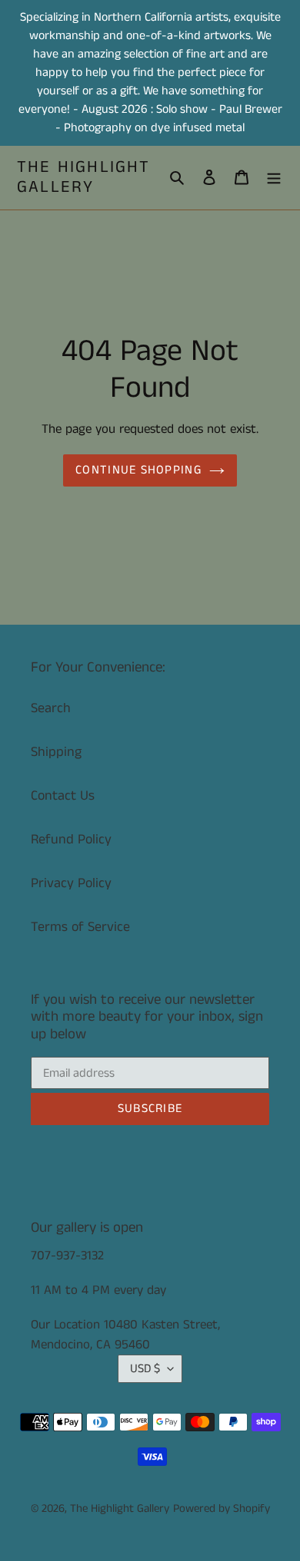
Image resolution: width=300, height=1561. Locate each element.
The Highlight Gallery (84, 177)
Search (51, 708)
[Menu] (274, 178)
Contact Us (63, 796)
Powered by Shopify (221, 1508)
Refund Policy (71, 840)
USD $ (145, 1369)
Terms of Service (80, 927)
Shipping (56, 752)
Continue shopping (138, 470)
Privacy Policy (71, 883)
